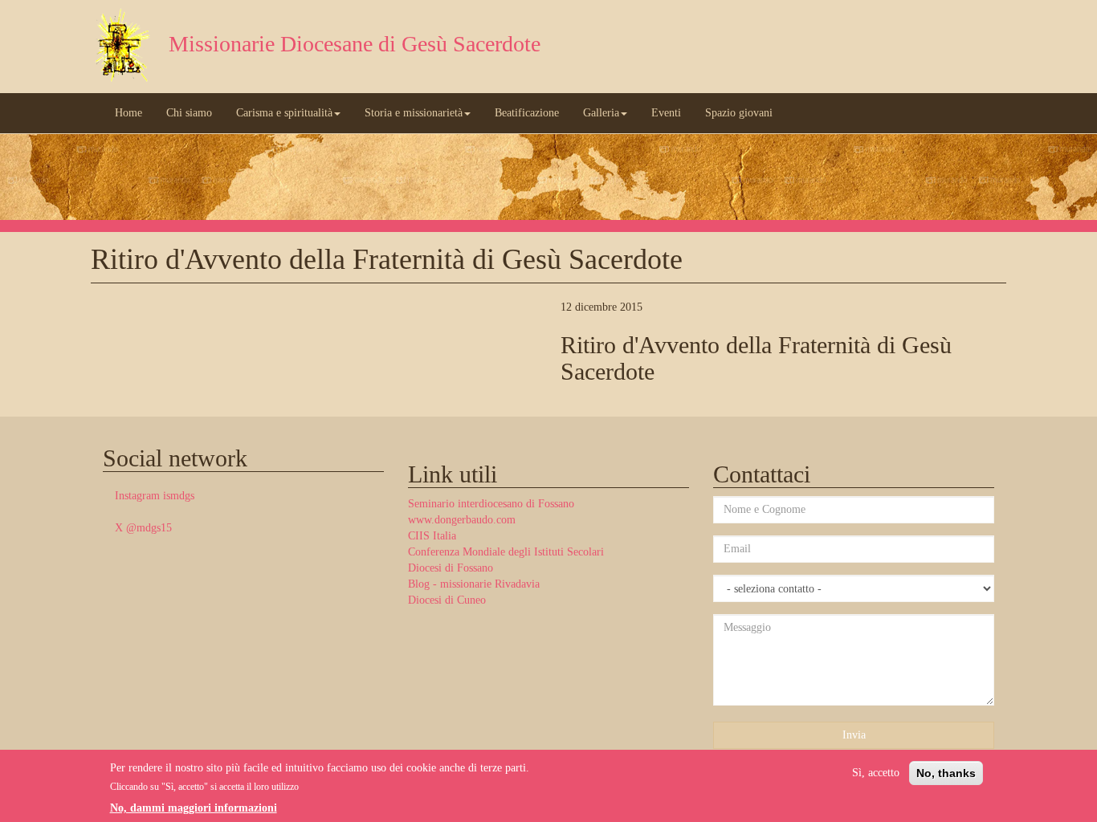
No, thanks (946, 773)
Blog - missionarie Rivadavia (474, 584)
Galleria (601, 113)
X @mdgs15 (143, 528)
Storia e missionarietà (414, 113)
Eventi (666, 113)
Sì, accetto (875, 773)
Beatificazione (527, 113)
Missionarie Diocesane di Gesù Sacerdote (354, 43)
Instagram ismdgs (154, 496)
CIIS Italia (432, 536)
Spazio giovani (739, 113)
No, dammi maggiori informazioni (193, 809)
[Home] (124, 46)
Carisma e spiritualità (284, 113)
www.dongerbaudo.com (462, 520)
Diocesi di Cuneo (447, 600)
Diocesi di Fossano (450, 568)
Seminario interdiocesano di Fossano (491, 504)
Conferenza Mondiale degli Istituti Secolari (506, 552)
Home (128, 113)
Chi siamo (189, 113)
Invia (854, 735)
